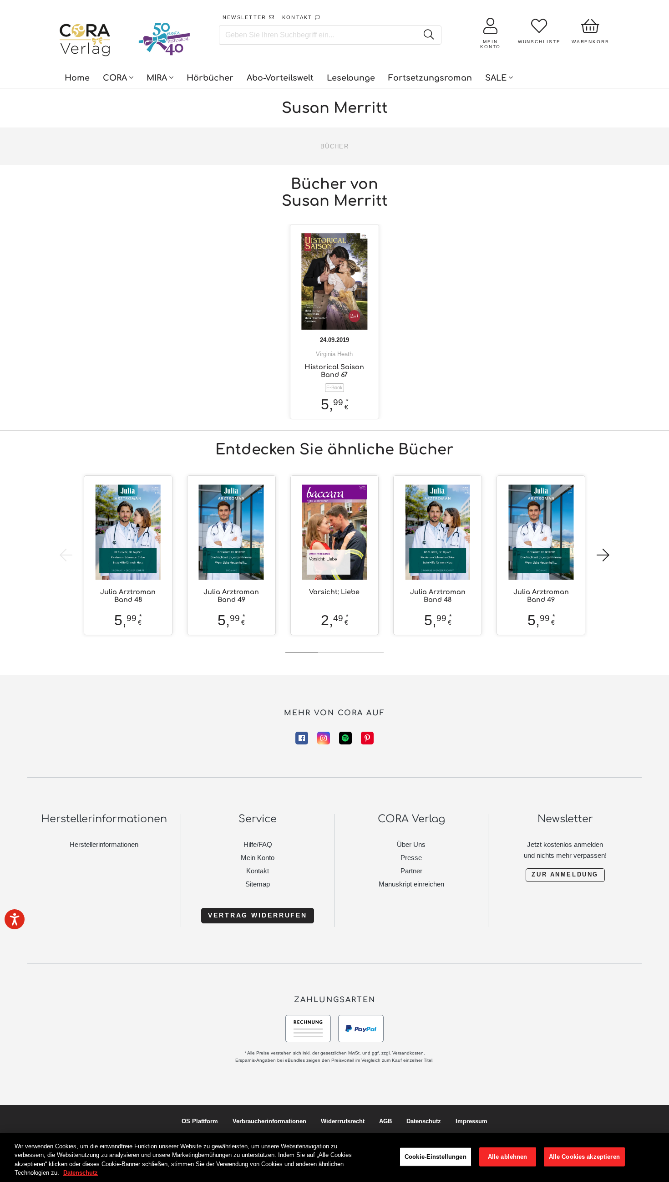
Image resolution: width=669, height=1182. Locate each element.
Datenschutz (423, 1121)
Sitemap (257, 884)
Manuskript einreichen (411, 884)
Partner (411, 871)
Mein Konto (257, 857)
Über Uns (411, 844)
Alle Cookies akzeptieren (584, 1156)
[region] (334, 1157)
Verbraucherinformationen (269, 1121)
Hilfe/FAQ (257, 844)
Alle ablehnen (507, 1156)
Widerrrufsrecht (343, 1121)
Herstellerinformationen (104, 844)
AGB (385, 1121)
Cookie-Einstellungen (435, 1156)
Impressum (471, 1121)
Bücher (334, 146)
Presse (411, 857)
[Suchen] (429, 35)
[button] (603, 555)
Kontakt (257, 871)
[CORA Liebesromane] (85, 41)
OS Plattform (200, 1121)
